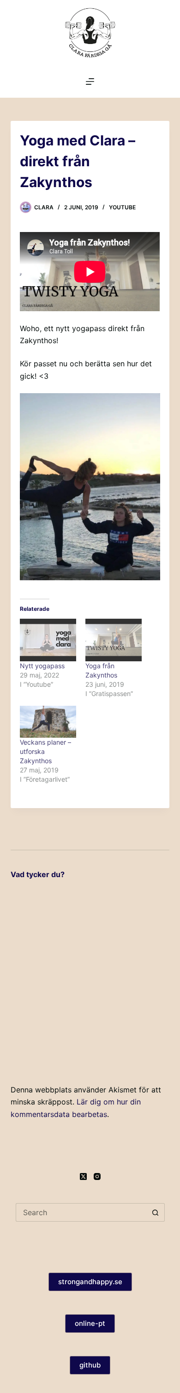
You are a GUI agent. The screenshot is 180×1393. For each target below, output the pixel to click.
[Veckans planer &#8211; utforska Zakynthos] (48, 722)
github (90, 1365)
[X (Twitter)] (83, 1176)
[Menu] (90, 81)
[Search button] (155, 1212)
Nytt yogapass (42, 666)
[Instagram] (97, 1176)
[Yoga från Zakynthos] (113, 640)
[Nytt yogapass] (48, 640)
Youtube (122, 207)
